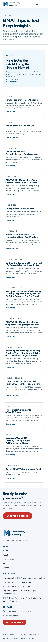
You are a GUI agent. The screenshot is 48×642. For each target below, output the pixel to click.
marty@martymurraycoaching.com (21, 611)
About (5, 555)
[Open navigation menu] (42, 4)
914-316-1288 (12, 615)
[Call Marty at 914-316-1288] (37, 4)
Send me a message (17, 515)
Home (5, 550)
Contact (6, 568)
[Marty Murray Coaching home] (11, 4)
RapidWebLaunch (27, 638)
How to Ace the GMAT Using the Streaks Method (24, 578)
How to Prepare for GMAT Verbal (17, 582)
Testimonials (8, 559)
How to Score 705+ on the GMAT (17, 586)
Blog (5, 563)
